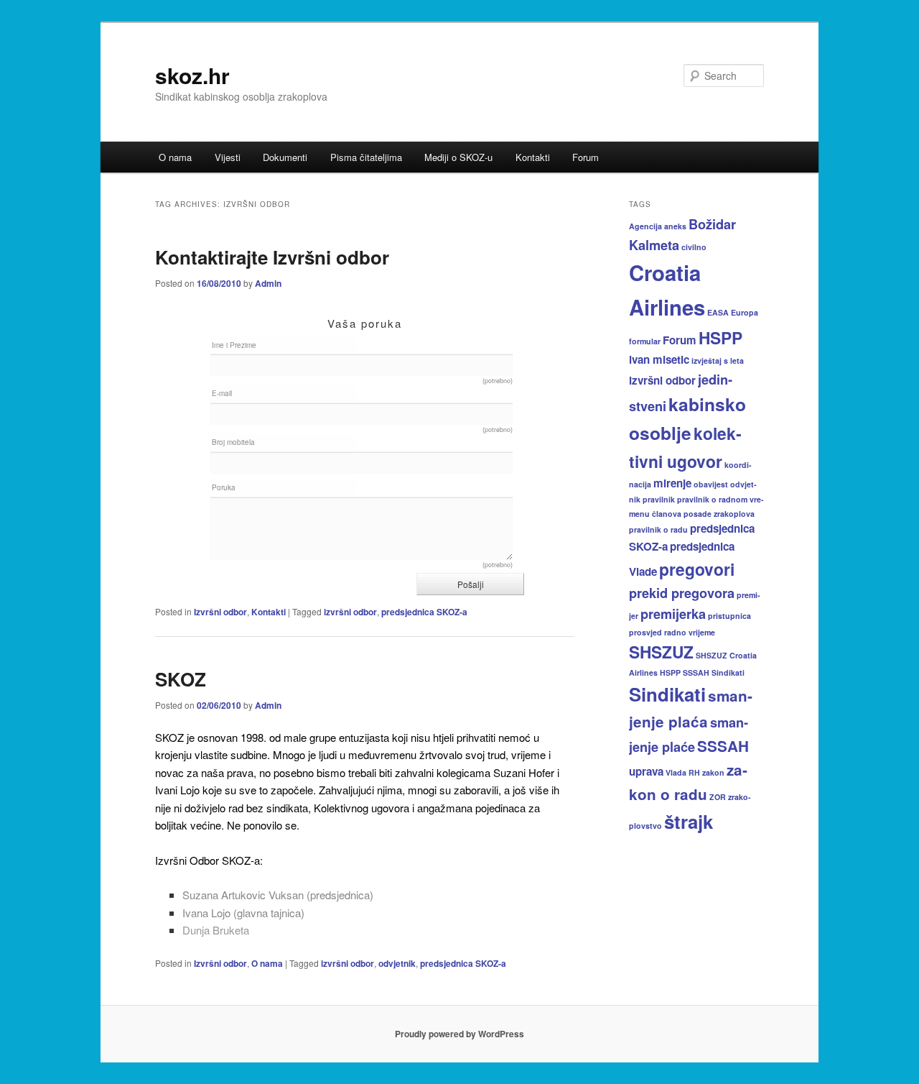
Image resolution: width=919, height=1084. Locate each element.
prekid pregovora (681, 592)
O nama (175, 157)
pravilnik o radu (658, 529)
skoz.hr (192, 75)
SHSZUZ (661, 651)
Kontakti (533, 157)
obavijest (711, 484)
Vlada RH (683, 772)
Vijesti (228, 157)
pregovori (696, 569)
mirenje (672, 483)
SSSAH (723, 745)
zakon (713, 772)
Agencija (645, 226)
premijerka (673, 613)
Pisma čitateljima (366, 157)
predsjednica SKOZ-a (424, 611)
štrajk (688, 821)
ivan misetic (659, 359)
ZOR (717, 796)
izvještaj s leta (717, 360)
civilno (693, 247)
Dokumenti (285, 157)
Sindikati (667, 694)
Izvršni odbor (220, 611)
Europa (744, 312)
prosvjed (645, 632)
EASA (718, 312)
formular (645, 341)
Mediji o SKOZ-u (458, 157)
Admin (268, 283)
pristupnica (729, 615)
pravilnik (659, 499)
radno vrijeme (689, 632)
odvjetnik (397, 963)
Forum (585, 157)
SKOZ (180, 679)
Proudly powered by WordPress (459, 1033)
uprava (646, 771)
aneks (675, 226)
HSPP (720, 337)
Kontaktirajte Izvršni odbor (272, 257)
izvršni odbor (350, 611)
